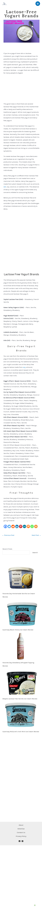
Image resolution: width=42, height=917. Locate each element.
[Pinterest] (20, 526)
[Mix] (28, 526)
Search (35, 552)
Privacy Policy (21, 836)
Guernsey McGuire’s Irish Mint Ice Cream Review (21, 731)
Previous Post (8, 535)
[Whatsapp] (32, 526)
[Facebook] (5, 526)
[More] (36, 526)
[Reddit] (13, 526)
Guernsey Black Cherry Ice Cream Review (18, 630)
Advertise (21, 829)
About (21, 825)
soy (24, 367)
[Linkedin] (17, 526)
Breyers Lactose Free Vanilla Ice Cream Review (20, 699)
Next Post (36, 535)
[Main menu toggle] (37, 3)
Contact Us (21, 832)
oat (5, 187)
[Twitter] (9, 526)
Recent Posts (7, 549)
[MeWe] (24, 526)
